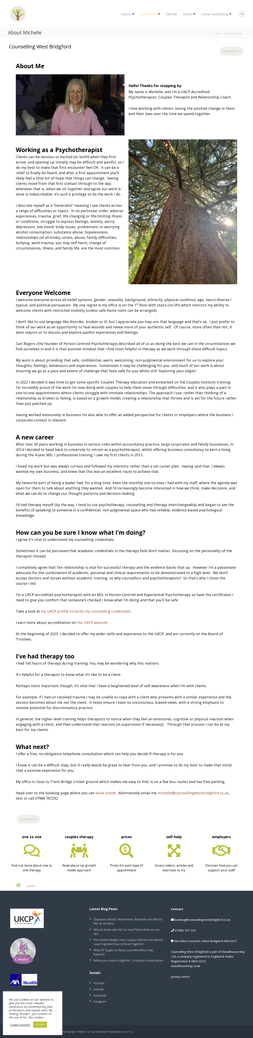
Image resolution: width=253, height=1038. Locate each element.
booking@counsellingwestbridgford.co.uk (202, 920)
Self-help (171, 14)
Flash (88, 1031)
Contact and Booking (214, 14)
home (31, 886)
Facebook (99, 995)
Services (126, 14)
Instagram (99, 1001)
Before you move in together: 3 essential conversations (128, 960)
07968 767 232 (185, 930)
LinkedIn (98, 989)
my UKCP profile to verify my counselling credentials (85, 611)
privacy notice (180, 976)
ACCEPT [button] (40, 1024)
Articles (187, 14)
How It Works (148, 14)
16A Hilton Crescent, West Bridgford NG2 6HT (205, 941)
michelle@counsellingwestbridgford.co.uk (193, 793)
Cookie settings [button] (20, 1025)
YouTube (99, 983)
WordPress (127, 1031)
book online (231, 51)
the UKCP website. (92, 622)
